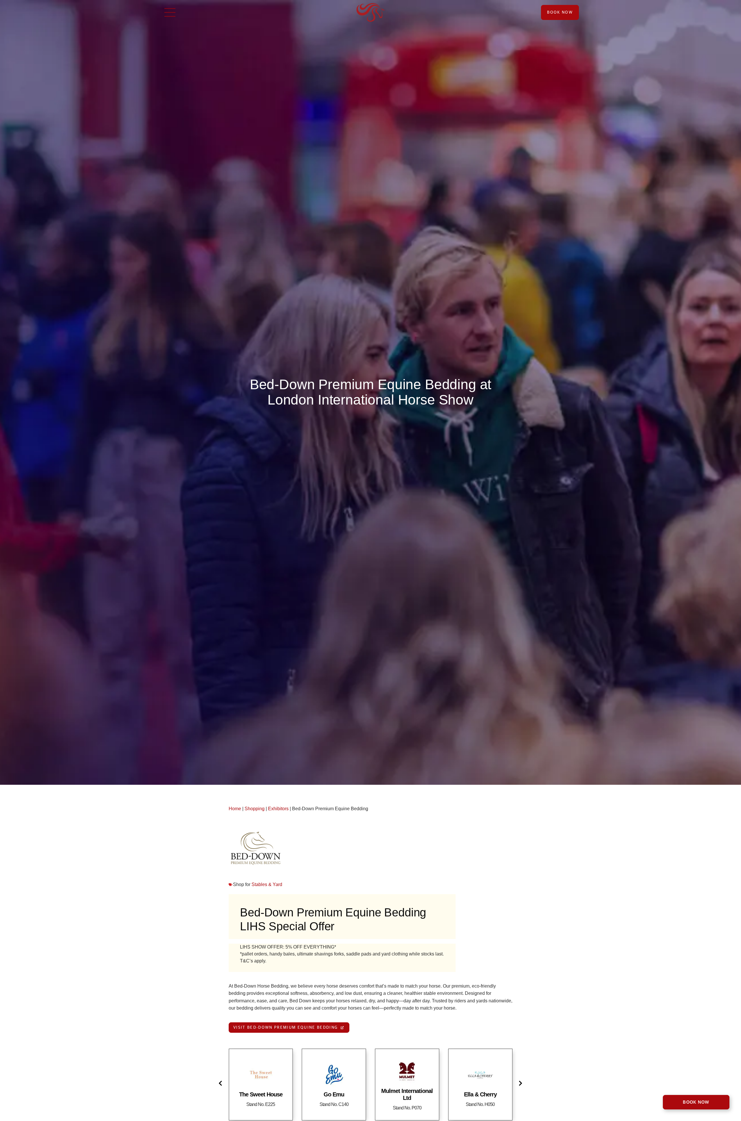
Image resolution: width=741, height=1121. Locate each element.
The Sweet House (261, 1094)
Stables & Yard (267, 884)
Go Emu (334, 1094)
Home (235, 808)
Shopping (255, 808)
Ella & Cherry (480, 1094)
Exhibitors (278, 808)
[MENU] (170, 12)
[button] (221, 1083)
